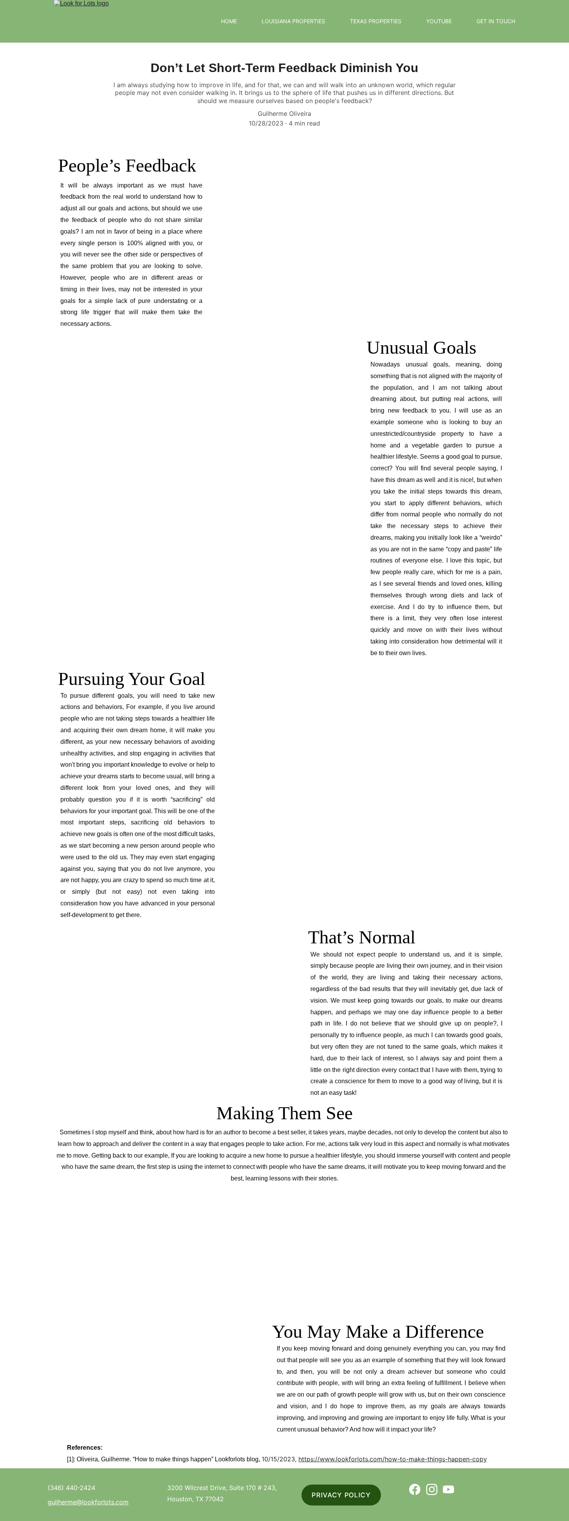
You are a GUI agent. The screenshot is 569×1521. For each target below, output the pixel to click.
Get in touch (495, 21)
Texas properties (375, 21)
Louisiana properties (293, 21)
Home (229, 21)
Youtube (439, 21)
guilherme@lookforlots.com (88, 1502)
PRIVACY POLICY (341, 1495)
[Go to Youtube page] (448, 1489)
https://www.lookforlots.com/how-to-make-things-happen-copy (392, 1459)
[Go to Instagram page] (431, 1489)
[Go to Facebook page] (414, 1489)
